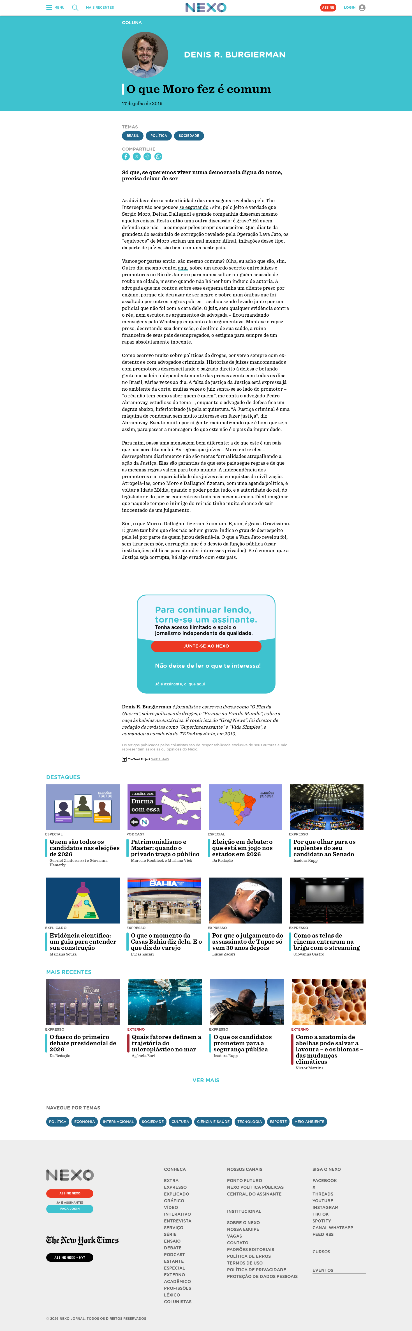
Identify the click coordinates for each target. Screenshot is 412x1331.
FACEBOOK (325, 1180)
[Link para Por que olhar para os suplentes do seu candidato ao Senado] (327, 807)
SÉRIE (170, 1234)
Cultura (180, 1122)
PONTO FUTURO (244, 1180)
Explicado (56, 928)
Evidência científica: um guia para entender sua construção (83, 941)
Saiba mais (160, 759)
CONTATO (237, 1243)
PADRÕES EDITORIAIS (250, 1249)
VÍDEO (171, 1207)
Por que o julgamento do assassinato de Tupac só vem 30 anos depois (247, 941)
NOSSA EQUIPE (243, 1229)
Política (159, 136)
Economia (84, 1122)
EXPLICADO (176, 1194)
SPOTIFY (322, 1221)
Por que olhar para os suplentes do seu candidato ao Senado (324, 848)
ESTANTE (174, 1261)
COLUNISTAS (177, 1302)
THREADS (323, 1194)
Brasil (133, 136)
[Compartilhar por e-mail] (147, 156)
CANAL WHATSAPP (333, 1228)
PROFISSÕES (177, 1288)
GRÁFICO (174, 1201)
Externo (136, 1029)
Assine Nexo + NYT (69, 1257)
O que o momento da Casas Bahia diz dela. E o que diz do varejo (166, 941)
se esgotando (194, 207)
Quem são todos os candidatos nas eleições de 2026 (85, 848)
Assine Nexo (69, 1193)
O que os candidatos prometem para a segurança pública (243, 1043)
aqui (183, 268)
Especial (54, 834)
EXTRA (171, 1180)
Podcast (135, 834)
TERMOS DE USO (245, 1263)
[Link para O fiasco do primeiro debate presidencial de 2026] (83, 1002)
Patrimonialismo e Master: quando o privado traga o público (165, 848)
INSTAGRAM (326, 1207)
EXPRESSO (175, 1187)
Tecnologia (249, 1122)
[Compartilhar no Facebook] (126, 156)
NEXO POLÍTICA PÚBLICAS (255, 1187)
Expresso (298, 834)
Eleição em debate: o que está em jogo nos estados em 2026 (242, 848)
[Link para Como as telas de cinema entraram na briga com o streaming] (327, 901)
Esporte (278, 1122)
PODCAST (174, 1254)
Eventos (323, 1270)
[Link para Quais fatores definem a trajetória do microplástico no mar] (165, 1002)
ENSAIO (172, 1241)
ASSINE (328, 8)
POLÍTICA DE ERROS (249, 1256)
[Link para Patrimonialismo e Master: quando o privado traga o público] (164, 807)
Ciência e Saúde (213, 1122)
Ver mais (206, 1080)
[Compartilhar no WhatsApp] (158, 156)
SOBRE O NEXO (243, 1223)
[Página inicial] (206, 7)
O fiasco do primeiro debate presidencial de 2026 (83, 1043)
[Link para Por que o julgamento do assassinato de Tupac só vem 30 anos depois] (245, 901)
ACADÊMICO (177, 1281)
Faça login (70, 1208)
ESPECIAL (174, 1268)
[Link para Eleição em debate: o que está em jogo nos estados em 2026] (245, 807)
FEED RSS (323, 1234)
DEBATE (173, 1248)
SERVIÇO (173, 1228)
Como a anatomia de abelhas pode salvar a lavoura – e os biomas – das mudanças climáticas (329, 1049)
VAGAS (234, 1236)
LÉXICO (172, 1295)
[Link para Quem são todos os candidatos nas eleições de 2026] (83, 807)
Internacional (118, 1122)
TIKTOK (320, 1214)
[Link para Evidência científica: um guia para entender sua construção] (83, 901)
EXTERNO (174, 1275)
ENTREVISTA (177, 1221)
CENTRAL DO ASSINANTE (254, 1194)
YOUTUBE (323, 1201)
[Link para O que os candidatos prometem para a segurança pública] (247, 1002)
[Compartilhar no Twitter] (137, 156)
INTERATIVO (177, 1214)
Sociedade (189, 136)
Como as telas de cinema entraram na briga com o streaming (326, 941)
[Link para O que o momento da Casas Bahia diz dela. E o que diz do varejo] (164, 901)
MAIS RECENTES (100, 8)
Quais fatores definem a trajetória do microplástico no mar (166, 1043)
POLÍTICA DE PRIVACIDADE (256, 1270)
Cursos (321, 1252)
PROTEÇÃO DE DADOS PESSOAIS (262, 1276)
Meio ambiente (309, 1122)
